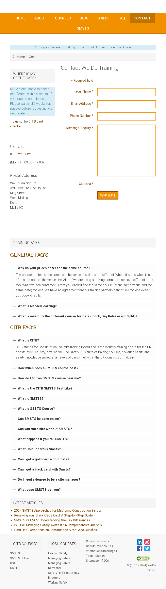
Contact (142, 18)
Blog (84, 18)
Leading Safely (57, 553)
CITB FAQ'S (23, 327)
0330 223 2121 (21, 154)
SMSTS (83, 28)
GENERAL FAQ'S (29, 254)
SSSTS (14, 568)
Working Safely (57, 582)
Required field (82, 80)
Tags (89, 555)
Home (20, 18)
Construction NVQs (98, 546)
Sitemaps (92, 560)
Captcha (86, 184)
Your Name (84, 91)
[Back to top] (154, 577)
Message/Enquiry (79, 128)
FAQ (121, 18)
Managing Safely (59, 558)
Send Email (108, 195)
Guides (103, 18)
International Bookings (100, 551)
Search (100, 555)
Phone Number (81, 116)
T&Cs (105, 560)
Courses (63, 18)
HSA (13, 563)
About (40, 18)
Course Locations (97, 541)
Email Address (82, 104)
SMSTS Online (19, 558)
